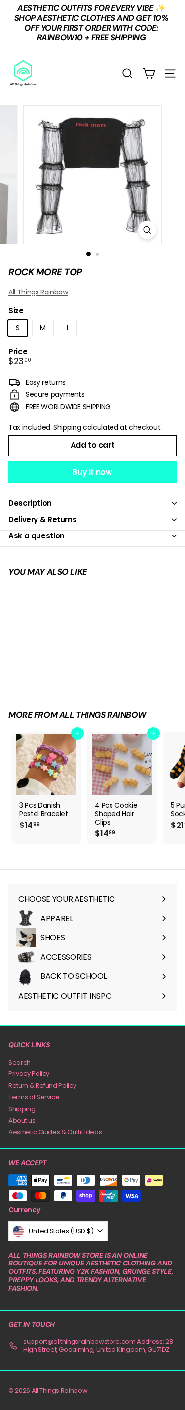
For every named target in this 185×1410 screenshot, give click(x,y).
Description (30, 503)
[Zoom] (147, 230)
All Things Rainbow (38, 292)
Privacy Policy (28, 1073)
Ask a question (36, 536)
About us (21, 1120)
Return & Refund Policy (42, 1085)
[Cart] (148, 73)
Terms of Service (33, 1097)
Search (19, 1062)
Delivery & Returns (42, 519)
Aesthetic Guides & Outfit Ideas (55, 1132)
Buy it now (92, 472)
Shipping (67, 427)
